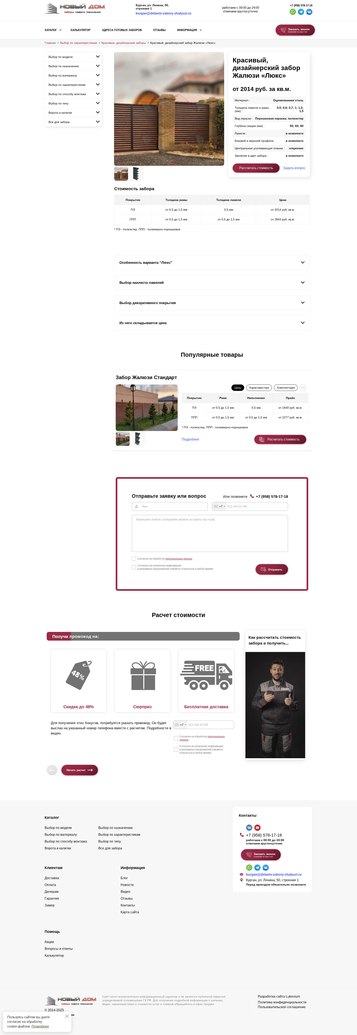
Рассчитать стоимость (256, 168)
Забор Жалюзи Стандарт (146, 377)
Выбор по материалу (63, 75)
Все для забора (59, 122)
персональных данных (178, 558)
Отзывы (159, 30)
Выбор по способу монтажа (67, 94)
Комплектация (286, 387)
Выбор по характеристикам (78, 42)
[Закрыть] (67, 1016)
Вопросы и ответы (59, 948)
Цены (237, 387)
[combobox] (219, 506)
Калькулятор (80, 30)
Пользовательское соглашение (282, 1007)
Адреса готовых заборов (122, 30)
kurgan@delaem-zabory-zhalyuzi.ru (163, 13)
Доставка (52, 878)
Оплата (50, 885)
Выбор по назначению (64, 66)
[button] (116, 359)
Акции (49, 942)
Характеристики (259, 387)
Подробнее (40, 1026)
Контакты (128, 905)
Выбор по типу (58, 103)
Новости (127, 885)
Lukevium (293, 996)
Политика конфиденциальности (282, 1002)
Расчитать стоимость (284, 439)
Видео (125, 891)
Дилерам (51, 891)
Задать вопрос (294, 168)
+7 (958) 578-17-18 (301, 5)
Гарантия (52, 898)
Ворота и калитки (60, 112)
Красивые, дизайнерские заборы (123, 42)
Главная (50, 42)
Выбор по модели (61, 56)
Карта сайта (130, 912)
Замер (50, 905)
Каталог (51, 30)
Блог (124, 878)
